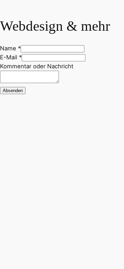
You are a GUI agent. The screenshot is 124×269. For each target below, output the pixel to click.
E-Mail (11, 57)
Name (10, 48)
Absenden (13, 90)
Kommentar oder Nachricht (36, 66)
